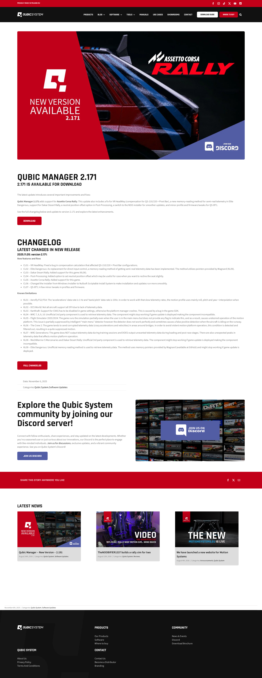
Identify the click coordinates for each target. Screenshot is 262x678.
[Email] (239, 480)
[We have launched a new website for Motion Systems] (206, 529)
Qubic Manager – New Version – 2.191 (40, 552)
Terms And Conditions (28, 666)
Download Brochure (182, 643)
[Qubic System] (30, 13)
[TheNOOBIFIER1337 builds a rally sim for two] (128, 529)
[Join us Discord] (190, 401)
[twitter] (229, 3)
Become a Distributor (105, 662)
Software (99, 640)
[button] (242, 14)
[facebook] (213, 3)
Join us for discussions (59, 443)
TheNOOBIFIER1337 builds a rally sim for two (124, 552)
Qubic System (42, 387)
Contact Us (100, 658)
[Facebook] (228, 480)
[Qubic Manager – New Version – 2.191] (49, 529)
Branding (99, 666)
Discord (176, 640)
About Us (22, 658)
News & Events (179, 636)
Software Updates (58, 387)
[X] (233, 480)
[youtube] (235, 3)
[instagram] (218, 3)
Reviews (137, 556)
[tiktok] (224, 3)
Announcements (206, 560)
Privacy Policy (24, 662)
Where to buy (101, 643)
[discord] (240, 3)
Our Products (101, 636)
